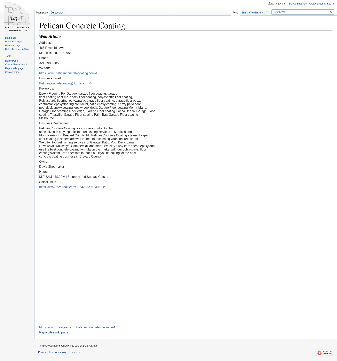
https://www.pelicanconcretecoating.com (67, 73)
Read (235, 12)
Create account (317, 3)
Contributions (300, 3)
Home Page (11, 60)
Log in (330, 3)
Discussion (57, 12)
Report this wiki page (53, 332)
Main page (42, 12)
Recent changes (14, 41)
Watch (267, 12)
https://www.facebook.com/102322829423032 (70, 187)
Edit (243, 12)
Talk (289, 3)
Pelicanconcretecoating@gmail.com (64, 83)
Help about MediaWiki (17, 49)
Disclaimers (75, 352)
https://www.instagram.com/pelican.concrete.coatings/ (76, 327)
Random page (12, 45)
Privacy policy (45, 352)
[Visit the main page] (17, 15)
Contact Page (12, 72)
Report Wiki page (14, 68)
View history (256, 12)
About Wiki (61, 352)
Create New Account (16, 64)
